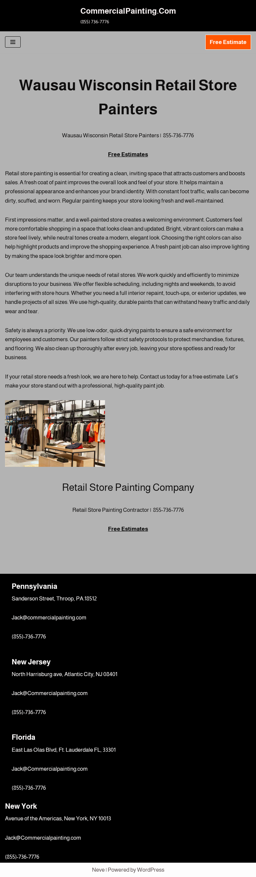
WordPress (150, 870)
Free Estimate (228, 42)
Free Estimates (128, 154)
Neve (98, 870)
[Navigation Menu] (13, 42)
